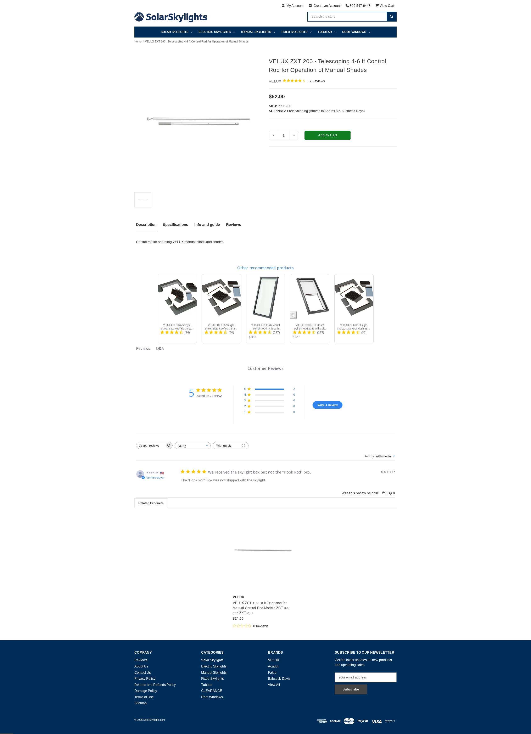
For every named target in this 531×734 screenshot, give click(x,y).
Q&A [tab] (160, 348)
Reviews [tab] (143, 348)
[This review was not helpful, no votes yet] (390, 493)
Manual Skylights (256, 32)
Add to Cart (263, 552)
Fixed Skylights (294, 32)
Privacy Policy (144, 678)
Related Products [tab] (150, 503)
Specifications (175, 225)
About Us (141, 666)
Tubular (325, 32)
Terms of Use (144, 697)
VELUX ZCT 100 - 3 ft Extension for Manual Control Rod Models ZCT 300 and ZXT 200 (261, 607)
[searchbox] (150, 445)
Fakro (272, 672)
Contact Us (142, 672)
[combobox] (193, 445)
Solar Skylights (174, 32)
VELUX (273, 660)
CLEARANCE (211, 691)
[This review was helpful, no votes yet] (383, 493)
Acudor (273, 666)
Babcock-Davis (279, 678)
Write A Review (328, 405)
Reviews (233, 225)
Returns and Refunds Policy (155, 685)
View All (274, 685)
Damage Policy (145, 691)
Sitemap (140, 703)
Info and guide (207, 225)
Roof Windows (354, 32)
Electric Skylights (215, 32)
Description (146, 225)
